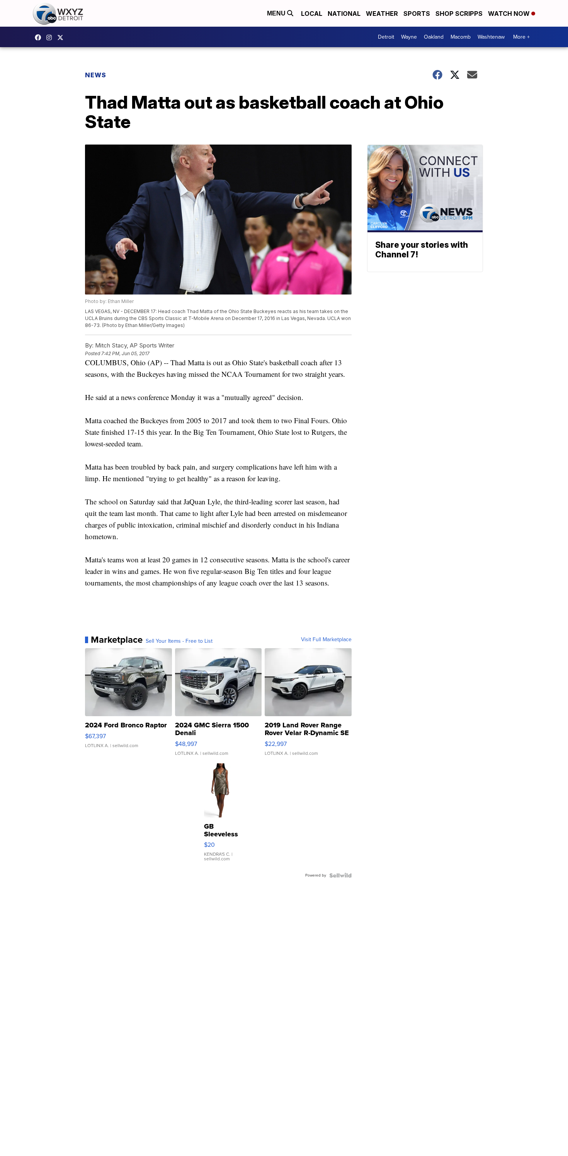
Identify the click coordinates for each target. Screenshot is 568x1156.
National (344, 13)
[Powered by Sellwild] (340, 875)
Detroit (386, 37)
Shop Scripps (459, 13)
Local (311, 13)
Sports (416, 13)
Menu (277, 13)
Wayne (409, 37)
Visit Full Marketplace (326, 639)
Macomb (461, 37)
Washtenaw (491, 37)
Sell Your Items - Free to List (179, 641)
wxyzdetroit (40, 37)
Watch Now (509, 13)
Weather (382, 13)
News (95, 75)
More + (521, 37)
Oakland (434, 37)
